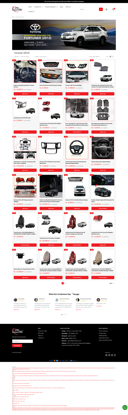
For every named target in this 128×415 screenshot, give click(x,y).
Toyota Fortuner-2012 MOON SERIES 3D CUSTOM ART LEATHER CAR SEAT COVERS (24, 233)
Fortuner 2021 (30, 375)
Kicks (24, 401)
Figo (30, 392)
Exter (20, 380)
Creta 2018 (34, 380)
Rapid (30, 394)
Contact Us (31, 11)
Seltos (13, 383)
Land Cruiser (84, 375)
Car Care (40, 405)
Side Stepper (14, 407)
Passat (23, 396)
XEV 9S (19, 371)
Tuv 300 (56, 371)
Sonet (25, 383)
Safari (24, 373)
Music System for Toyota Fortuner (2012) (24, 269)
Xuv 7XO (68, 371)
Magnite (13, 401)
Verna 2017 (106, 380)
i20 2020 (86, 380)
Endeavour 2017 (27, 392)
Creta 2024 (42, 380)
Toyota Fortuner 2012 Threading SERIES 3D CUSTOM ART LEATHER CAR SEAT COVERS (50, 269)
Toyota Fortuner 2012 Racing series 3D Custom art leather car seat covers (75, 233)
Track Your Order (42, 331)
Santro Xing (96, 380)
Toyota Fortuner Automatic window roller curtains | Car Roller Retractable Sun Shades (102, 86)
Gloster (20, 385)
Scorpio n (52, 371)
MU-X (13, 403)
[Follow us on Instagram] (109, 355)
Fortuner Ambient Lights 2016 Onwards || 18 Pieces (102, 200)
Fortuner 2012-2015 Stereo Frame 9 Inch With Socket (50, 162)
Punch (36, 373)
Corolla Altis (14, 375)
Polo (25, 396)
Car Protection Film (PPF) (57, 405)
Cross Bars (91, 407)
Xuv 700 (65, 371)
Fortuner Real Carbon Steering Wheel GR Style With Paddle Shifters (75, 162)
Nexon (43, 373)
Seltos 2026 (16, 383)
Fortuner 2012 (21, 375)
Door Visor (48, 407)
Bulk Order (41, 333)
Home (30, 7)
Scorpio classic (43, 371)
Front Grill (87, 407)
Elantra (53, 380)
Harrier (34, 373)
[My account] (106, 9)
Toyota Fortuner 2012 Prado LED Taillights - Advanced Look (51, 124)
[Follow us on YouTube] (115, 355)
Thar (30, 371)
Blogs (61, 7)
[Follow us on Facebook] (106, 355)
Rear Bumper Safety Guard (20, 407)
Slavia (28, 394)
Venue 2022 (49, 380)
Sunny (16, 401)
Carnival (28, 383)
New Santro (92, 380)
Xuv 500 (62, 371)
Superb (25, 394)
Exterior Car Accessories (16, 405)
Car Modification (64, 405)
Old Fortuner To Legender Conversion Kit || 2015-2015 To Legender (24, 162)
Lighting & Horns (30, 405)
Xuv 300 (59, 371)
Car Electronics (36, 405)
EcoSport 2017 (18, 392)
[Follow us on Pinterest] (112, 355)
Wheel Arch (95, 407)
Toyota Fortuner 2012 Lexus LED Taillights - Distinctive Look (102, 233)
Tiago (38, 373)
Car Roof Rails (74, 407)
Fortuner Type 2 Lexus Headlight (73, 85)
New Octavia (14, 394)
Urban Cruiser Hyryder (71, 375)
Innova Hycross (57, 375)
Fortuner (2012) (20, 17)
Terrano (21, 401)
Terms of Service (103, 331)
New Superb (21, 394)
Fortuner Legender (36, 375)
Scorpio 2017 (38, 371)
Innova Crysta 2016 (45, 375)
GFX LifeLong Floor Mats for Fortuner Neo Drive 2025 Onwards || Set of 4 (101, 124)
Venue (46, 380)
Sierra (16, 373)
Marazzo (74, 371)
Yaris (97, 375)
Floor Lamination (106, 407)
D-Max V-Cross (17, 403)
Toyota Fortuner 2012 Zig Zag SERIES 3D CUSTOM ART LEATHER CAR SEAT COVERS (76, 269)
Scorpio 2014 (34, 371)
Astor (13, 385)
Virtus (13, 396)
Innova (41, 375)
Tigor (40, 373)
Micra (18, 401)
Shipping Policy (103, 335)
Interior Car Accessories (23, 405)
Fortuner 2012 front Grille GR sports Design (51, 85)
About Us (68, 7)
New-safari (21, 373)
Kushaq (33, 394)
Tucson (100, 380)
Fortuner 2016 (26, 375)
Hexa (31, 373)
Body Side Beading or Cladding (66, 407)
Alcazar (13, 380)
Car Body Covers (53, 407)
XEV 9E (16, 371)
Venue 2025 (17, 380)
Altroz (18, 373)
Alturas (13, 371)
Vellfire (94, 375)
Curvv (13, 373)
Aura (27, 380)
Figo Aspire (33, 392)
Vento (28, 396)
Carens (20, 383)
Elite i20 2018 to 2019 (71, 380)
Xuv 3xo (71, 371)
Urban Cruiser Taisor (79, 375)
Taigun (16, 396)
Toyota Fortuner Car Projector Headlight (50, 238)
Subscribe (17, 345)
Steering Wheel (112, 407)
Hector (23, 385)
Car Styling (44, 405)
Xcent (102, 380)
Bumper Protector (79, 407)
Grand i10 (76, 380)
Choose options (77, 132)
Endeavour (22, 392)
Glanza (62, 375)
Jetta (20, 396)
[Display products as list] (113, 56)
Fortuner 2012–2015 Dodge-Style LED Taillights (23, 200)
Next (111, 283)
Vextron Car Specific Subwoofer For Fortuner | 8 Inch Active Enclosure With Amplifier (51, 200)
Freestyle (37, 392)
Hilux (17, 375)
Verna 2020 (110, 380)
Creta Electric (24, 380)
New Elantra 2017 (57, 380)
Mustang (41, 392)
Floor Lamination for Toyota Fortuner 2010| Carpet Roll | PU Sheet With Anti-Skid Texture (76, 124)
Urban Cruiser (66, 375)
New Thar (28, 371)
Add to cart (25, 93)
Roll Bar (102, 407)
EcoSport (13, 392)
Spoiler (45, 407)
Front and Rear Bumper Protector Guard (37, 407)
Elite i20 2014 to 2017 (64, 380)
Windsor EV (16, 385)
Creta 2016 (30, 380)
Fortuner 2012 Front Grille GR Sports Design (76, 200)
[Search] (101, 9)
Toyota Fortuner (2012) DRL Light (22, 117)
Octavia (18, 394)
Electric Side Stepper (28, 407)
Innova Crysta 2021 (52, 375)
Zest (45, 373)
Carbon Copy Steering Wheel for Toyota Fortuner (24, 86)
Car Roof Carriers (58, 407)
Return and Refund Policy (105, 340)
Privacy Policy (102, 333)
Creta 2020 (38, 380)
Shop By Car (37, 7)
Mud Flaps (83, 407)
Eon (89, 380)
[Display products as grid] (110, 56)
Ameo (18, 396)
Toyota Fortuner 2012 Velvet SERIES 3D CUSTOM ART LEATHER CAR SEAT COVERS (102, 269)
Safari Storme (28, 373)
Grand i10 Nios (81, 380)
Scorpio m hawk (48, 371)
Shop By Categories (50, 7)
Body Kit (99, 407)
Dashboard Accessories (49, 405)
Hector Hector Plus (27, 385)
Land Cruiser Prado (90, 375)
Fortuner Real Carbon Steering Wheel (100, 161)
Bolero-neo (24, 371)
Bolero (21, 371)
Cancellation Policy (104, 338)
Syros (23, 383)
